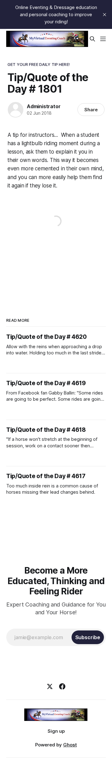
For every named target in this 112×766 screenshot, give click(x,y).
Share (91, 110)
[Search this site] (92, 39)
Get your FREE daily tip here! (38, 64)
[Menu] (103, 39)
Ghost (70, 745)
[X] (50, 686)
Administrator (43, 106)
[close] (105, 15)
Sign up (56, 731)
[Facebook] (62, 686)
